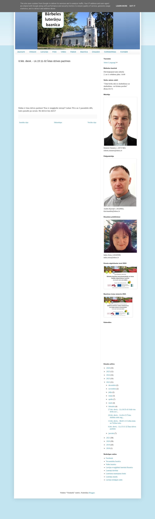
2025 (108, 371)
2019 (108, 445)
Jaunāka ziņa (23, 122)
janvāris (111, 433)
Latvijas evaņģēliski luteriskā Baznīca (119, 467)
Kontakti (124, 52)
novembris (112, 389)
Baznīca (84, 52)
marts (110, 403)
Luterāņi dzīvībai (112, 470)
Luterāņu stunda (111, 477)
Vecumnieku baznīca (113, 461)
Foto (54, 52)
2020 (108, 441)
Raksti (73, 52)
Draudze (96, 52)
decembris (112, 385)
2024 (108, 375)
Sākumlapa (58, 122)
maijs (110, 396)
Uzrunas (44, 52)
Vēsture (32, 52)
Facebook (109, 458)
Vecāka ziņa (92, 122)
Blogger (92, 493)
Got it (132, 6)
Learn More (121, 6)
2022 (108, 382)
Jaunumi (21, 52)
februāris (111, 406)
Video (63, 52)
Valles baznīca (111, 464)
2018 (108, 448)
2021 (108, 438)
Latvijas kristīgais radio (114, 480)
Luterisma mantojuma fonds (116, 474)
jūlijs (110, 392)
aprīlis (110, 399)
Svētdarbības (110, 52)
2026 (108, 368)
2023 (108, 378)
